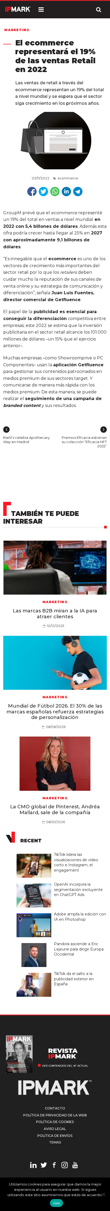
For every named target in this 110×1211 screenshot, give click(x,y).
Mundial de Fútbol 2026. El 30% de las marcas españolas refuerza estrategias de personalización (55, 711)
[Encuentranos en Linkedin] (33, 1166)
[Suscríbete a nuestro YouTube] (75, 1166)
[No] (103, 1194)
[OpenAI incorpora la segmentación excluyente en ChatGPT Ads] (35, 883)
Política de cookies (55, 1122)
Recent (31, 841)
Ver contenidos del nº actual (65, 1065)
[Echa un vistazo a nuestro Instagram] (64, 1166)
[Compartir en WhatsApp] (55, 191)
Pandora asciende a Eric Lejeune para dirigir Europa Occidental (79, 949)
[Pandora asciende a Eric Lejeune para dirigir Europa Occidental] (35, 943)
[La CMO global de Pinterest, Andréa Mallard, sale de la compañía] (55, 764)
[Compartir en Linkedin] (66, 191)
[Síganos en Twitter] (44, 1166)
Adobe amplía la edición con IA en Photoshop (80, 917)
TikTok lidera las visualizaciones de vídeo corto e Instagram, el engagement (76, 862)
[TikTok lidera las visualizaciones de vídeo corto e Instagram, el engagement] (35, 854)
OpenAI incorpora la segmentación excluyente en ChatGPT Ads (78, 889)
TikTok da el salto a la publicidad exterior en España (74, 978)
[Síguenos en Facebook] (54, 1166)
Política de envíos (54, 1136)
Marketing (16, 30)
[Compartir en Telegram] (77, 191)
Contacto (55, 1108)
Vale (56, 1203)
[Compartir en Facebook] (32, 191)
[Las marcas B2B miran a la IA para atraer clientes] (55, 568)
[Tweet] (43, 191)
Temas (55, 1142)
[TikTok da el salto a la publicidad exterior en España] (35, 973)
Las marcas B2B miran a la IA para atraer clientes (55, 614)
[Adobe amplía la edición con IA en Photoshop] (35, 913)
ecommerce (68, 178)
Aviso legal (55, 1129)
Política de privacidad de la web (55, 1115)
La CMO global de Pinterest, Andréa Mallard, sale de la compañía (55, 809)
